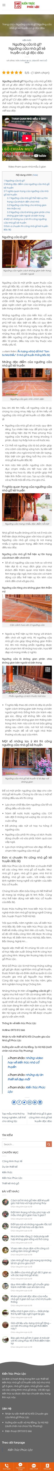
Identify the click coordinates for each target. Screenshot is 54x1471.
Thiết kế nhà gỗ (10, 1183)
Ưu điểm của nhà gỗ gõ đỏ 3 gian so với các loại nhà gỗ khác (31, 1273)
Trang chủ (8, 24)
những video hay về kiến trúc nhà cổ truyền (25, 1062)
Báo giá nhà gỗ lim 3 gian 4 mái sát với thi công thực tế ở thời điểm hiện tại (30, 1340)
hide (35, 174)
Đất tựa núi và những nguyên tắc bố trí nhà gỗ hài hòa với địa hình (31, 1225)
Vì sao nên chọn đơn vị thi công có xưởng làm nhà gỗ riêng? (30, 1249)
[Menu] (4, 4)
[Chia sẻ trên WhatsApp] (14, 1102)
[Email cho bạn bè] (29, 1102)
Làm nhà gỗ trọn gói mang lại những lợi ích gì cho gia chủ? (31, 1261)
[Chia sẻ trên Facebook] (19, 1102)
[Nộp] (49, 1144)
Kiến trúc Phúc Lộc (12, 1177)
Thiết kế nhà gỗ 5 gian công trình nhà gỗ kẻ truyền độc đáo (40, 1117)
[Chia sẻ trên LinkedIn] (40, 1102)
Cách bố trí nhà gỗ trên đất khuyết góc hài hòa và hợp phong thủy (30, 1201)
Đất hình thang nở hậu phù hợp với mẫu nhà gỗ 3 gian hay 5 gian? (30, 1213)
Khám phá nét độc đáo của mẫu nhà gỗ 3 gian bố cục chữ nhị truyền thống (31, 1299)
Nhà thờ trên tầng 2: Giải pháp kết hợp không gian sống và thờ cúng (30, 1237)
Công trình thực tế (12, 1161)
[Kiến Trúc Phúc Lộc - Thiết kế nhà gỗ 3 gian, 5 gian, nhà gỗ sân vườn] (27, 5)
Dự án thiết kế (9, 1166)
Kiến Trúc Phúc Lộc (20, 1449)
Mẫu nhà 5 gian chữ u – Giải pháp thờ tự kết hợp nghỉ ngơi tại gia (30, 1312)
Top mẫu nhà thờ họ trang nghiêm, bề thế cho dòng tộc (14, 1117)
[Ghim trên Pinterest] (34, 1102)
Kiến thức (27, 40)
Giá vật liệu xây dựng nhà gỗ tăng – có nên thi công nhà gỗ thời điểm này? (31, 1326)
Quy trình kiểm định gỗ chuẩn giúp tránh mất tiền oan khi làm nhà (30, 1285)
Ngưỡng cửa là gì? (14, 180)
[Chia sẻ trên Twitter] (24, 1102)
